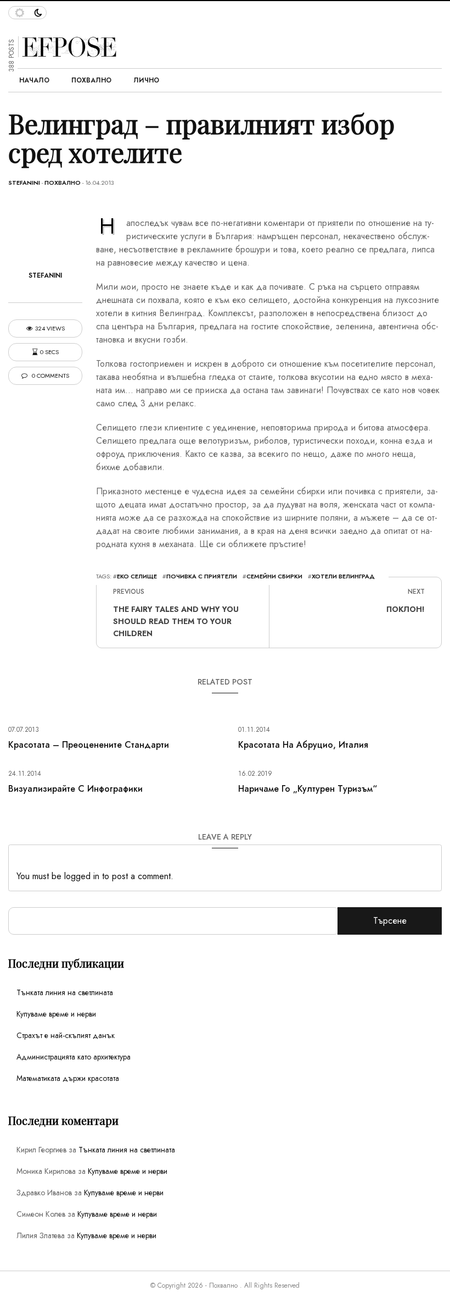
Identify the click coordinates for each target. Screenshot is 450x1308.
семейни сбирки (274, 576)
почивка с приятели (201, 576)
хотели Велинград (343, 576)
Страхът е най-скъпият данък (65, 1035)
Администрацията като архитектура (73, 1056)
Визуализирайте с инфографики (75, 788)
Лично (146, 80)
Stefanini (24, 182)
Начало (34, 80)
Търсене (390, 920)
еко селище (137, 576)
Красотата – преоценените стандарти (88, 744)
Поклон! (405, 609)
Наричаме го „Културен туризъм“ (307, 788)
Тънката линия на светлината (64, 992)
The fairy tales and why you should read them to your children (176, 621)
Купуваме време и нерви (56, 1013)
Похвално (91, 80)
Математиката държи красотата (67, 1078)
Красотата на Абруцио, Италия (303, 744)
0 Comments (49, 376)
